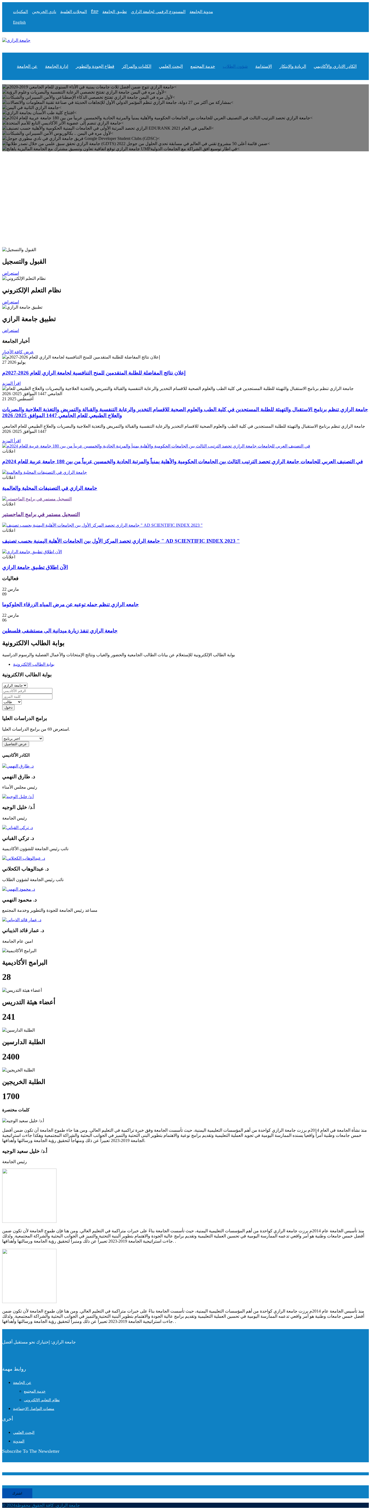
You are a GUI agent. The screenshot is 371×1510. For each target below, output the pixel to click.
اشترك (17, 1493)
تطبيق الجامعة (114, 11)
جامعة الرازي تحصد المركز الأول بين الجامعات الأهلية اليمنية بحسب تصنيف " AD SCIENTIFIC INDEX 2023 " (121, 541)
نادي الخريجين (44, 11)
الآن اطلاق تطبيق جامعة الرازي (35, 567)
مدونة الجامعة (201, 11)
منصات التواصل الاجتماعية (33, 1409)
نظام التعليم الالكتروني (42, 1400)
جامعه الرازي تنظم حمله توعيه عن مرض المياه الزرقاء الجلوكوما (70, 604)
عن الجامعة (27, 66)
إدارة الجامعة (56, 66)
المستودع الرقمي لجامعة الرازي (158, 11)
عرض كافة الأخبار (18, 352)
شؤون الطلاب (235, 66)
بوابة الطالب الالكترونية (33, 664)
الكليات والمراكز (136, 66)
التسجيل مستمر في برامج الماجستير (41, 514)
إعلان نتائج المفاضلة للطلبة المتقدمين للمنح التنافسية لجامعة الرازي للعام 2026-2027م (94, 373)
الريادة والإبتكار (292, 66)
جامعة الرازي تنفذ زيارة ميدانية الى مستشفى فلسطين (60, 631)
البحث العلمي (171, 66)
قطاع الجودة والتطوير (95, 66)
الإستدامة (263, 66)
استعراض (10, 330)
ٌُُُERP (94, 11)
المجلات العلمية (73, 11)
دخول (8, 707)
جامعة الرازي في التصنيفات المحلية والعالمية (49, 488)
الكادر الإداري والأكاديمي (335, 66)
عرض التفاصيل (15, 744)
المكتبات (20, 11)
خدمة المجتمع (202, 66)
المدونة (18, 1441)
